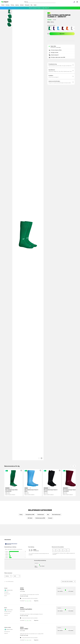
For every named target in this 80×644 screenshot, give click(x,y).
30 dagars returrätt (54, 52)
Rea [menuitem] (31, 5)
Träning (21, 514)
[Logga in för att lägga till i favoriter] (48, 33)
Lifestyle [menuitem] (22, 5)
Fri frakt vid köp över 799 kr (56, 50)
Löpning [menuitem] (17, 5)
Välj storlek (62, 33)
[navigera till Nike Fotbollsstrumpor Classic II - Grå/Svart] (72, 28)
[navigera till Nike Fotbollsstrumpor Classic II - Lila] (54, 28)
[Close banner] (78, 8)
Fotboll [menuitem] (2, 5)
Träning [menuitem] (12, 5)
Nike (48, 514)
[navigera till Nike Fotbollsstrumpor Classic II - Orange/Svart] (67, 28)
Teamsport (50, 518)
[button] (9, 16)
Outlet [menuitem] (35, 5)
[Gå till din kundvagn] (77, 1)
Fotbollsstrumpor (40, 514)
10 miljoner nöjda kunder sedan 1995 (58, 57)
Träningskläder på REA (30, 514)
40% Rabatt (30, 518)
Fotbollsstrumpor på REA (40, 518)
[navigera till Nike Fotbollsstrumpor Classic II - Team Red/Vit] (63, 28)
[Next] (74, 466)
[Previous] (71, 466)
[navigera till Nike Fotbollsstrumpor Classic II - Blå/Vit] (58, 28)
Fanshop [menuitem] (7, 5)
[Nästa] (41, 458)
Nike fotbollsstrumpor (56, 514)
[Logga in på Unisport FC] (74, 1)
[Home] (4, 2)
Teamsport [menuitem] (27, 5)
